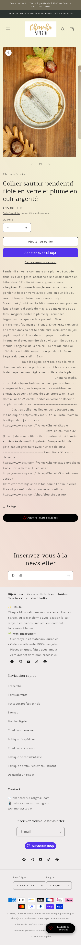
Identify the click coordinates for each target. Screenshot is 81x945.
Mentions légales (42, 936)
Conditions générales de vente (29, 930)
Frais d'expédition (11, 213)
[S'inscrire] (68, 575)
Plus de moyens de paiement (40, 262)
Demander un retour (21, 774)
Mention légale (17, 721)
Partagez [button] (12, 506)
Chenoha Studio (25, 914)
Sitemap (13, 712)
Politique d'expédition (22, 739)
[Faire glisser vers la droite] (49, 164)
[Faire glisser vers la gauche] (32, 164)
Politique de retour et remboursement (32, 766)
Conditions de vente (20, 730)
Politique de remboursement (55, 918)
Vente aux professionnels (24, 703)
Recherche (14, 686)
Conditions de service (22, 748)
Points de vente (17, 695)
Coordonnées (29, 918)
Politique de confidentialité (25, 757)
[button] (8, 29)
